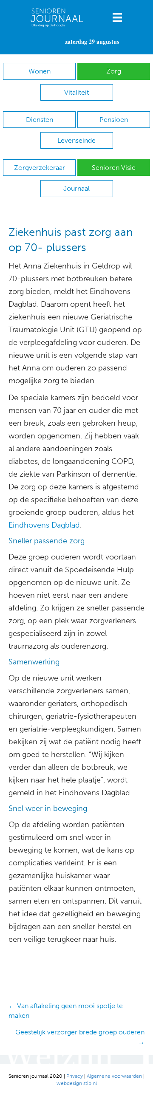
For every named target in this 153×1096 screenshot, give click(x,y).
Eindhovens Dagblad (44, 525)
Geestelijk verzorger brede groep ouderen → (79, 1037)
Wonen (39, 71)
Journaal (76, 188)
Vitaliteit (76, 92)
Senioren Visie (114, 168)
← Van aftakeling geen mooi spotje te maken (65, 1011)
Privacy (74, 1076)
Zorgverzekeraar (39, 168)
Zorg (113, 71)
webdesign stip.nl (77, 1083)
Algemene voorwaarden (114, 1076)
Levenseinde (76, 140)
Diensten (39, 120)
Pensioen (113, 120)
